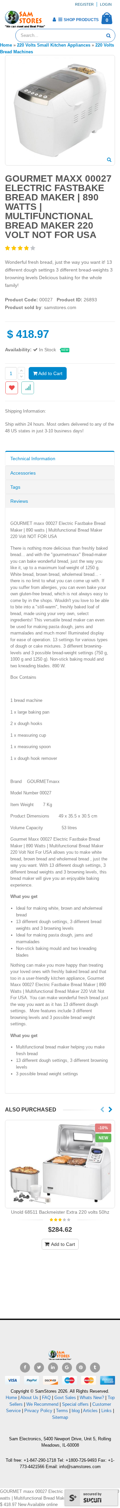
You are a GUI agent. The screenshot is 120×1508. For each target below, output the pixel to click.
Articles (90, 1410)
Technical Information (32, 458)
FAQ (46, 1397)
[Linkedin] (53, 1368)
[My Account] (54, 19)
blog (76, 1410)
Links (106, 1410)
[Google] (67, 1368)
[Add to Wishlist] (11, 387)
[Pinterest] (81, 1368)
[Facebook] (25, 1368)
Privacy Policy (38, 1410)
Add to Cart (49, 373)
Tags (15, 487)
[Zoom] (109, 160)
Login (106, 4)
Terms (62, 1410)
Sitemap (60, 1417)
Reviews (19, 501)
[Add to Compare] (27, 387)
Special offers (75, 1404)
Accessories (23, 473)
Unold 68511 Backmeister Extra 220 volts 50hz (60, 1212)
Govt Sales (65, 1397)
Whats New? (92, 1397)
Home (11, 1397)
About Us (29, 1397)
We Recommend (42, 1404)
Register (84, 4)
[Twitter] (39, 1368)
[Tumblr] (95, 1368)
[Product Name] (60, 1164)
